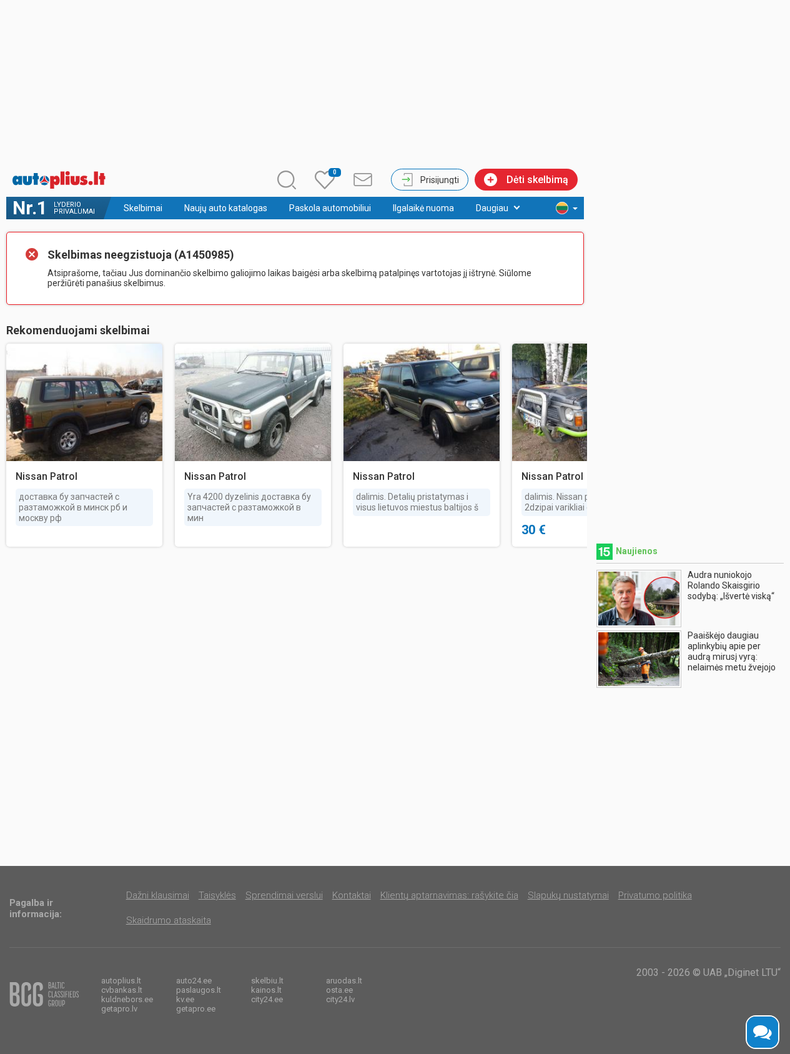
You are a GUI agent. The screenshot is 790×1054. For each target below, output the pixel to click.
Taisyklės (217, 895)
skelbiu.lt (267, 980)
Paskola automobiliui (330, 208)
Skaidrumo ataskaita (168, 920)
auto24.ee (194, 980)
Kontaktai (351, 895)
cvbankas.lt (121, 990)
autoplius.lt (121, 980)
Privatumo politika (655, 895)
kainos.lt (266, 990)
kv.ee (185, 999)
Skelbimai (143, 208)
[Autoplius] (62, 180)
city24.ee (267, 999)
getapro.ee (195, 1008)
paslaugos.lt (198, 990)
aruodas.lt (344, 980)
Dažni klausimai (157, 895)
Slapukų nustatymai (568, 895)
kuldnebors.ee (127, 999)
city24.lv (340, 999)
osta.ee (339, 990)
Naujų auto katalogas (225, 208)
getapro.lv (119, 1008)
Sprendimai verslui (284, 895)
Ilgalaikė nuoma (423, 208)
